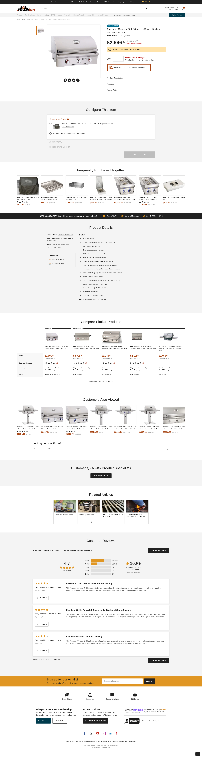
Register (43, 721)
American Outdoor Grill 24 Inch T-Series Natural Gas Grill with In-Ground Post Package (125, 428)
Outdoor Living (90, 15)
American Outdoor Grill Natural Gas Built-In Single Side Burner (101, 198)
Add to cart (139, 154)
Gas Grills (30, 19)
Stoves (39, 15)
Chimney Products (78, 15)
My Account (117, 15)
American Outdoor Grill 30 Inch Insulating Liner (76, 198)
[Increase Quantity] (121, 58)
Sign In (60, 721)
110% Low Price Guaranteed (88, 2)
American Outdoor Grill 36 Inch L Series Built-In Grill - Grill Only (174, 428)
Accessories (67, 15)
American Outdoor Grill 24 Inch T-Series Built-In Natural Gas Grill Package (76, 428)
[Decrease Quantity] (115, 58)
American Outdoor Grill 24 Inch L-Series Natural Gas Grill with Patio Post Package (149, 428)
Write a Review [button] (159, 550)
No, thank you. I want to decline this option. (69, 134)
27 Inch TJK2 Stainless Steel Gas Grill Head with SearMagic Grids (171, 348)
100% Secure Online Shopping (114, 2)
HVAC (53, 15)
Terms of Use (96, 747)
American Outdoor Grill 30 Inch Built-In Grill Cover (28, 198)
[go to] (28, 185)
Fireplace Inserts (30, 15)
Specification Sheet (58, 263)
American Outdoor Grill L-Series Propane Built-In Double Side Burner (125, 199)
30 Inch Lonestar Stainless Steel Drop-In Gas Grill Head (143, 347)
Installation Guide (58, 259)
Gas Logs (46, 15)
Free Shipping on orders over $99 (62, 2)
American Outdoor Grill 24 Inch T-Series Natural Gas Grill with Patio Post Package (28, 428)
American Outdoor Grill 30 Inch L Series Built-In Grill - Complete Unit (52, 428)
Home (18, 19)
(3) (116, 36)
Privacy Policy (106, 747)
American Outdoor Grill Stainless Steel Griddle (49, 198)
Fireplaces (20, 15)
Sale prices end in (140, 2)
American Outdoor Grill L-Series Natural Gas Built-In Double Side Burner (148, 199)
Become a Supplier (95, 721)
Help (133, 15)
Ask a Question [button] (125, 36)
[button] (130, 216)
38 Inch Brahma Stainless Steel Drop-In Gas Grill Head (86, 347)
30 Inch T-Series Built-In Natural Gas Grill (56, 347)
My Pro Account (177, 15)
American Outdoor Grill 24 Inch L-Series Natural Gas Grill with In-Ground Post (101, 428)
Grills (23, 19)
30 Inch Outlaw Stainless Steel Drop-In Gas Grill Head (114, 347)
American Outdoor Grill (66, 235)
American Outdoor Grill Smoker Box (174, 198)
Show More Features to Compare (101, 381)
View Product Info (68, 127)
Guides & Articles (102, 15)
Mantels (59, 15)
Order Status (126, 15)
